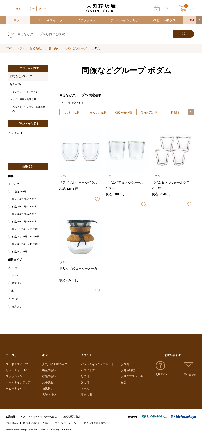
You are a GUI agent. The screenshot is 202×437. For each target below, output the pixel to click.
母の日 (85, 376)
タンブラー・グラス (24, 91)
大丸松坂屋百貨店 (71, 416)
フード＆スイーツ (50, 20)
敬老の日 (86, 394)
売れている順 (98, 112)
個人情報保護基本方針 (96, 423)
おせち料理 (128, 370)
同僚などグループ (76, 48)
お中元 (85, 388)
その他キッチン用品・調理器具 (28, 108)
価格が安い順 (123, 112)
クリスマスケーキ (132, 376)
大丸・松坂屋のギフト (56, 364)
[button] (199, 20)
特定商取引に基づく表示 (36, 423)
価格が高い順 (149, 112)
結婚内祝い (37, 48)
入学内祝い (49, 394)
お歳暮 (125, 364)
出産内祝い (49, 370)
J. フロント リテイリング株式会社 (39, 416)
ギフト (18, 20)
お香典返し (49, 382)
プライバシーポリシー (67, 423)
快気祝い (47, 388)
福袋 (123, 382)
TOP (9, 48)
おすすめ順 (72, 112)
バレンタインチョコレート (97, 364)
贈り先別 (54, 48)
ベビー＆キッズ (164, 20)
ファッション (86, 20)
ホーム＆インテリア (124, 20)
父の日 (85, 382)
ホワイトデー (89, 370)
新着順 (175, 112)
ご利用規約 (12, 423)
